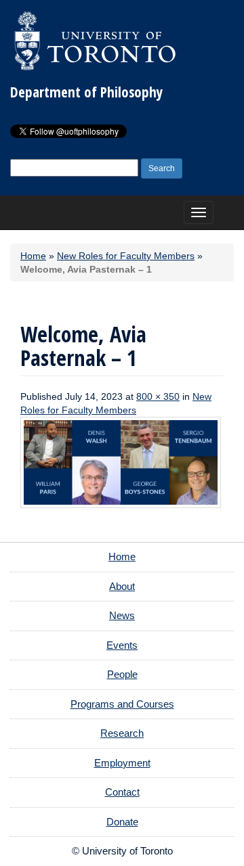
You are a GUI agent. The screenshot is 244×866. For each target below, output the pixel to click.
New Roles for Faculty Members (126, 255)
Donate (122, 821)
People (122, 674)
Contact (122, 792)
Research (122, 733)
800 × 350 (158, 396)
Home (33, 255)
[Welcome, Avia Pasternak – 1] (120, 462)
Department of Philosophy (86, 92)
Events (122, 645)
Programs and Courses (122, 704)
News (122, 615)
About (122, 586)
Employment (122, 763)
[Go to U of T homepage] (95, 40)
